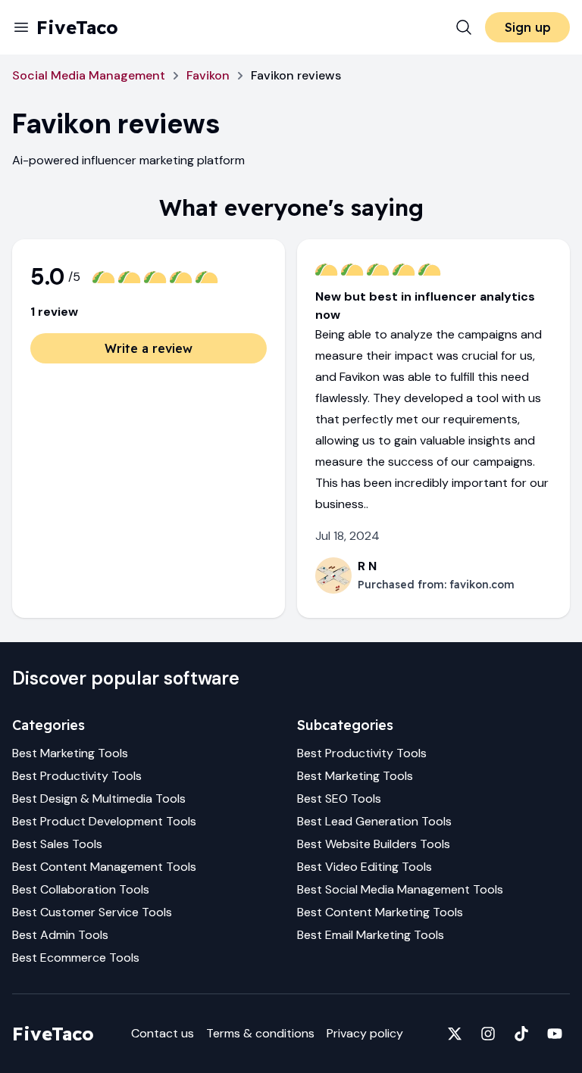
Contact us (162, 1033)
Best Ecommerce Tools (75, 957)
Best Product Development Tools (104, 821)
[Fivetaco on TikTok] (521, 1033)
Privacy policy (365, 1033)
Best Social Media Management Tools (400, 889)
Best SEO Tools (339, 798)
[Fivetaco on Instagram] (488, 1033)
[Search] (464, 27)
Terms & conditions (260, 1033)
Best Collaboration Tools (80, 889)
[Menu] (21, 27)
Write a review (148, 348)
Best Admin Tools (60, 935)
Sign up (528, 27)
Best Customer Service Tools (92, 912)
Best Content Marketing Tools (380, 912)
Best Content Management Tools (104, 867)
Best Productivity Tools (77, 776)
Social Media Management (88, 75)
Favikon (208, 75)
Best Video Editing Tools (364, 867)
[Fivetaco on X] (455, 1033)
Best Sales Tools (57, 844)
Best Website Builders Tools (373, 844)
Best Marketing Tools (70, 753)
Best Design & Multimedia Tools (99, 798)
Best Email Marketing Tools (370, 935)
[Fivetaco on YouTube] (555, 1033)
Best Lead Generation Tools (374, 821)
